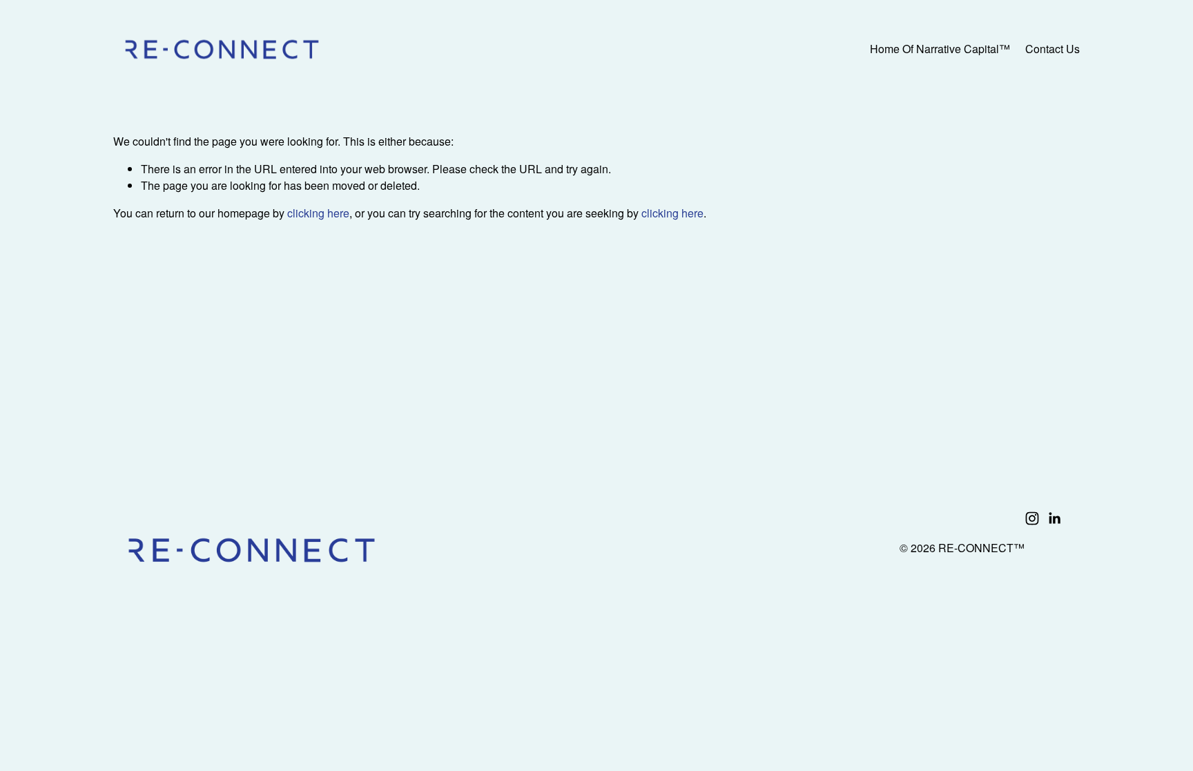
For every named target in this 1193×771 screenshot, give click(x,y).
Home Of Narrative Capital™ (940, 49)
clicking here (318, 213)
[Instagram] (1032, 518)
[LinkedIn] (1054, 518)
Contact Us (1052, 49)
